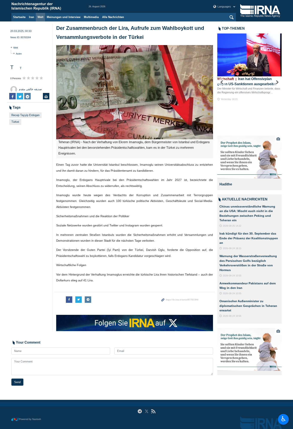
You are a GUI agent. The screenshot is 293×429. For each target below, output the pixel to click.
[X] (147, 411)
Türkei (15, 121)
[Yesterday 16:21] (249, 54)
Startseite (19, 17)
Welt (40, 17)
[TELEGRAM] (140, 411)
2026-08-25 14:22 (232, 225)
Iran (31, 17)
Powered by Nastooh (30, 419)
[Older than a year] (249, 157)
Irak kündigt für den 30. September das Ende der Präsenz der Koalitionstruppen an (248, 238)
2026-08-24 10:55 (232, 275)
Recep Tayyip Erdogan (25, 115)
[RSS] (153, 411)
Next (277, 82)
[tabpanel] (249, 163)
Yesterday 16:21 (229, 99)
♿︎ (283, 419)
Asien (19, 53)
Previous (221, 82)
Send (17, 382)
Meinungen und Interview (63, 17)
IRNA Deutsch (45, 6)
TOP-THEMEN (233, 28)
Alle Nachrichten (113, 17)
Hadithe (225, 184)
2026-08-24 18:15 (232, 248)
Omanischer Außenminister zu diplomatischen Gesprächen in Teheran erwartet (248, 305)
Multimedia (91, 17)
